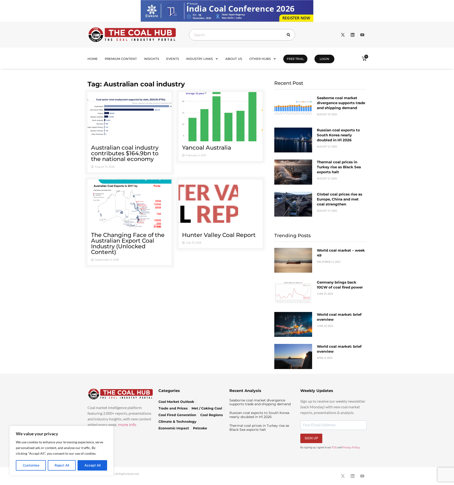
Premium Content (121, 59)
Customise (31, 465)
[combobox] (242, 34)
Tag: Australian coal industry (136, 84)
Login (324, 59)
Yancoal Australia (206, 147)
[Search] (289, 34)
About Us (233, 59)
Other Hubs (260, 59)
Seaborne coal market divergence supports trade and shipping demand (341, 103)
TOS (334, 447)
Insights (151, 59)
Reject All (62, 465)
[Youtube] (362, 35)
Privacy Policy (351, 447)
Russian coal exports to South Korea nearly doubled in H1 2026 (338, 135)
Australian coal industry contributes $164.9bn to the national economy (124, 153)
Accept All (92, 465)
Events (172, 59)
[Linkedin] (352, 35)
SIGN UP (311, 438)
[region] (61, 451)
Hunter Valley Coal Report (219, 234)
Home (92, 59)
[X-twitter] (343, 35)
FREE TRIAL (295, 59)
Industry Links (199, 59)
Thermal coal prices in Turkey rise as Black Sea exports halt (339, 167)
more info (127, 425)
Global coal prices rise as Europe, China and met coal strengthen (339, 199)
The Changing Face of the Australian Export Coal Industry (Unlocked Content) (128, 243)
